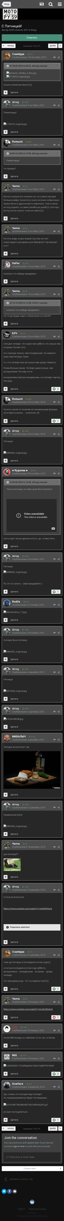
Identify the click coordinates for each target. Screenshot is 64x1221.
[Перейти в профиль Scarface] (6, 1085)
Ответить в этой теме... (22, 1157)
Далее (53, 46)
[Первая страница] (4, 46)
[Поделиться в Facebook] (9, 1191)
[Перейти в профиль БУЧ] (6, 334)
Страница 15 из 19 (32, 46)
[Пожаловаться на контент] (54, 57)
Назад (11, 46)
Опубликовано (29, 57)
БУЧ (14, 333)
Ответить (32, 37)
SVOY (11, 30)
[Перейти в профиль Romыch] (6, 143)
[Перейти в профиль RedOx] (6, 603)
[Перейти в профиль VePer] (6, 264)
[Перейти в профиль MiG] (6, 1056)
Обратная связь (37, 1209)
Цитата (14, 92)
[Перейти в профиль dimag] (6, 103)
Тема (21, 1209)
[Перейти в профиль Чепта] (6, 187)
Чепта (16, 186)
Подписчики (30, 1168)
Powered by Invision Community (32, 1216)
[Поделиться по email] (14, 1191)
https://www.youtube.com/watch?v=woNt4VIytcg (28, 908)
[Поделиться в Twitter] (4, 1191)
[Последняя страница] (60, 46)
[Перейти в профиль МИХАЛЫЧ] (6, 738)
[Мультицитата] (6, 92)
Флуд (33, 30)
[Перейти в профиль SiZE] (6, 1028)
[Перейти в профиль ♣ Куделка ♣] (6, 472)
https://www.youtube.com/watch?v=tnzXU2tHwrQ (28, 1009)
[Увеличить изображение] (32, 769)
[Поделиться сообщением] (59, 57)
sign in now (18, 1146)
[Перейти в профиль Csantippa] (6, 55)
